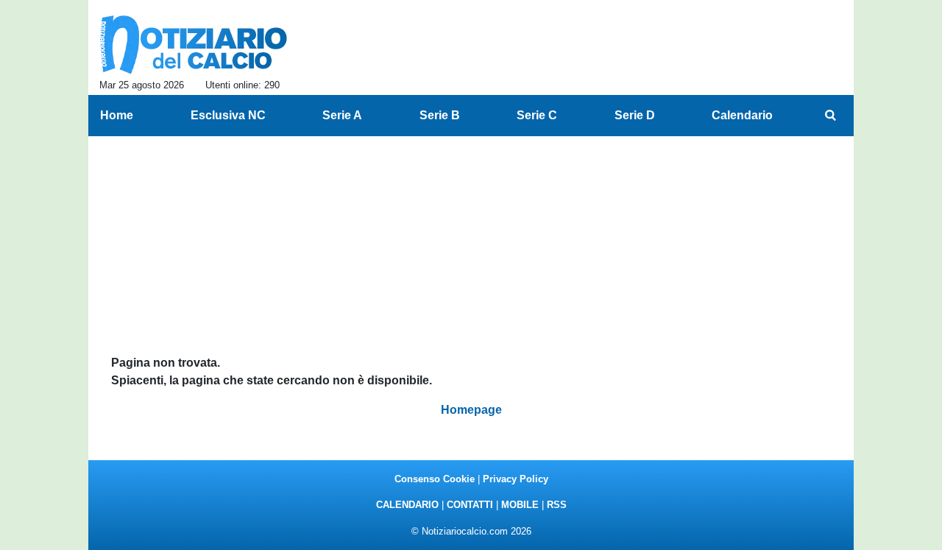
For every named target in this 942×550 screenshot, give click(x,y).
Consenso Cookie (434, 478)
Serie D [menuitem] (635, 115)
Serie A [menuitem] (342, 115)
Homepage (471, 409)
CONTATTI (470, 504)
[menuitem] (830, 115)
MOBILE (520, 504)
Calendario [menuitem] (742, 115)
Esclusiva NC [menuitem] (228, 115)
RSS (557, 504)
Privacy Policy (515, 478)
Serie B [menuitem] (439, 115)
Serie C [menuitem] (537, 115)
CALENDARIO (407, 504)
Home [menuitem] (116, 115)
